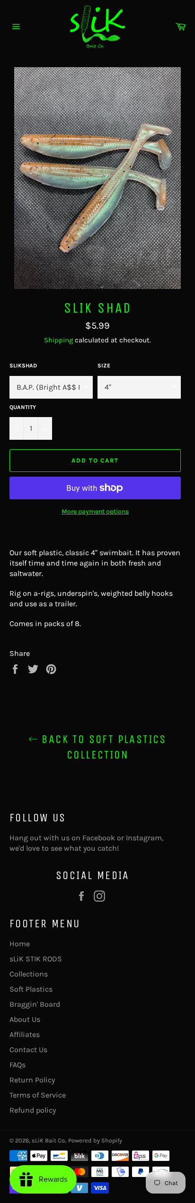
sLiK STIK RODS (35, 958)
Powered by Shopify (95, 1140)
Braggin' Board (34, 1004)
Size (104, 365)
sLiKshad (23, 365)
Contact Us (28, 1049)
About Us (24, 1019)
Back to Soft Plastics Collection (102, 746)
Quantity (22, 407)
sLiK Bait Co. (49, 1140)
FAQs (17, 1064)
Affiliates (24, 1034)
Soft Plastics (31, 989)
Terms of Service (37, 1094)
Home (19, 943)
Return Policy (32, 1079)
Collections (28, 973)
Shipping (58, 340)
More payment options (95, 511)
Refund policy (32, 1110)
